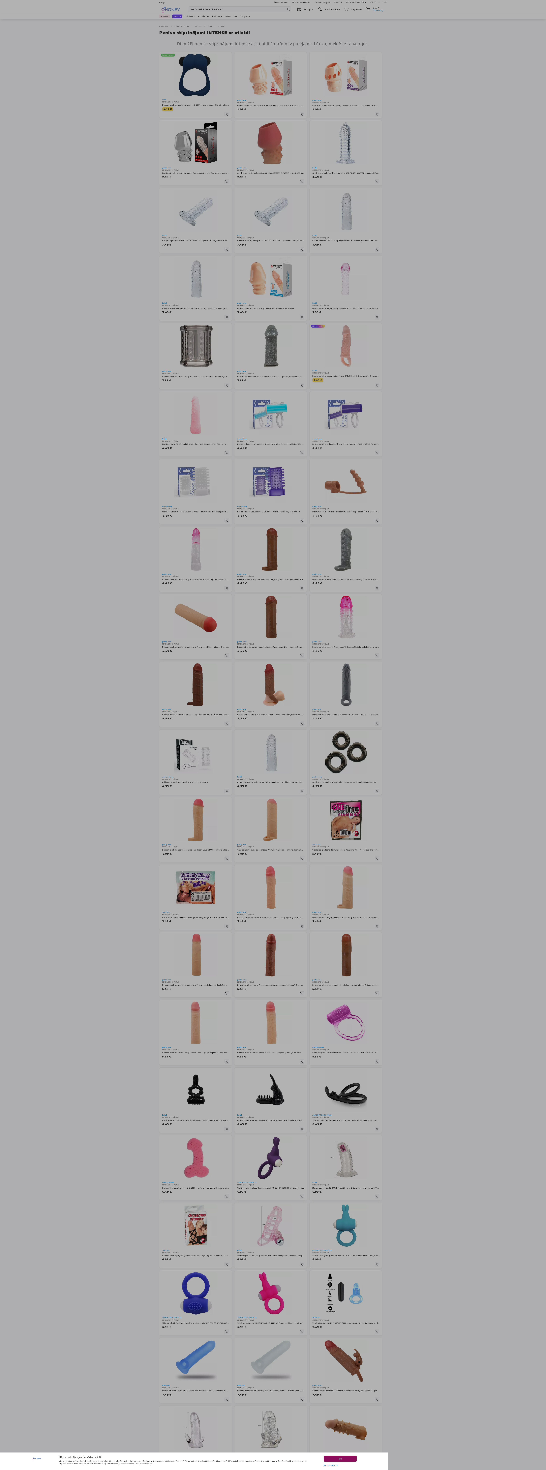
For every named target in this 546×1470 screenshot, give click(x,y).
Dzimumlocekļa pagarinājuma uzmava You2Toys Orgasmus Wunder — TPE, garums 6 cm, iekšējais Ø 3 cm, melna (195, 1255)
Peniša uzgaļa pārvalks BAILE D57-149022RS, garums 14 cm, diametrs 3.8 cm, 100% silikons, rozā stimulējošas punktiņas (195, 241)
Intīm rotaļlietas (182, 26)
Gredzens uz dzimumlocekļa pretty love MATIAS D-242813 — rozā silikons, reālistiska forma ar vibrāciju (270, 173)
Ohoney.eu (164, 26)
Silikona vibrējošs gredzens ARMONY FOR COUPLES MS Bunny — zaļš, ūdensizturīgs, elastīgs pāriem (345, 1255)
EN (379, 2)
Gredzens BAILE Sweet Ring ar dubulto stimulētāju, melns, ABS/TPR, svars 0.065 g (195, 1120)
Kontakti (338, 2)
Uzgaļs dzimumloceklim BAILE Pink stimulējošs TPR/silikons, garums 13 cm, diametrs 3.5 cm (270, 782)
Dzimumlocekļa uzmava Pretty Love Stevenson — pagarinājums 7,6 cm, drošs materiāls (270, 985)
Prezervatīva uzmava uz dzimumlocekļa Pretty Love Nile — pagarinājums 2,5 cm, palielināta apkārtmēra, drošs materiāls (270, 647)
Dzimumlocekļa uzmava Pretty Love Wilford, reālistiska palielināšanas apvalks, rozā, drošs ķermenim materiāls (345, 647)
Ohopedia (245, 16)
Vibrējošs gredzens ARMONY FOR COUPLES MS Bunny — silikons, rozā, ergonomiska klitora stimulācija (270, 1323)
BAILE (314, 168)
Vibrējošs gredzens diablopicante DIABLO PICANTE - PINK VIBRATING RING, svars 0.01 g (345, 1053)
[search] (288, 9)
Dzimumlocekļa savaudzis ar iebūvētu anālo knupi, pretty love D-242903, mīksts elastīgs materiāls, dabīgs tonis (345, 512)
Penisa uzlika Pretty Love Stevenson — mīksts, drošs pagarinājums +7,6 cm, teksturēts (270, 917)
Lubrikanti (190, 16)
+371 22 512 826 (359, 2)
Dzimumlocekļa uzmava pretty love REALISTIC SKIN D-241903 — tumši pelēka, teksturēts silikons (345, 714)
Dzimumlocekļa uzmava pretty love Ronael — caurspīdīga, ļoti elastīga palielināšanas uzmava (195, 376)
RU (375, 2)
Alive (164, 100)
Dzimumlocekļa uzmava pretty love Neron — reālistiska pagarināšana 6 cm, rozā (195, 579)
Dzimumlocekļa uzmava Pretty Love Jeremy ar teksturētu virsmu (265, 308)
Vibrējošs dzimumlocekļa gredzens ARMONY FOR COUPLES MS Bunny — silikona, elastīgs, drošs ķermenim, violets (270, 1188)
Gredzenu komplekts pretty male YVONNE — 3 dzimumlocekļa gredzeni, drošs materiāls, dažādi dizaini (345, 782)
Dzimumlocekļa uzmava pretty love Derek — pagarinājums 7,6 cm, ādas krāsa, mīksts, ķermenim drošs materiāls (270, 1053)
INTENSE (316, 1318)
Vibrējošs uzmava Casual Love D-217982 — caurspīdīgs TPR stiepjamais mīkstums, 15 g (195, 512)
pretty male (317, 777)
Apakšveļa (217, 16)
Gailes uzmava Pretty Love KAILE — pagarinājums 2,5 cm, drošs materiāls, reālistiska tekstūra (195, 714)
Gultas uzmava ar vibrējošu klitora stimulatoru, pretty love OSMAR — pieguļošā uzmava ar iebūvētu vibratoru (345, 1391)
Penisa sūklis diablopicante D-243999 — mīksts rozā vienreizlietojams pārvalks (195, 1188)
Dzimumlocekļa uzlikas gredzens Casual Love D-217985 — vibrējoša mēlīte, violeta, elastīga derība (345, 444)
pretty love (241, 100)
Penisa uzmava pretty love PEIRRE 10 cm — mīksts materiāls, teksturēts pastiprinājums (270, 714)
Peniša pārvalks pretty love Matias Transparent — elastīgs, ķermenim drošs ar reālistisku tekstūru (195, 173)
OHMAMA (166, 1385)
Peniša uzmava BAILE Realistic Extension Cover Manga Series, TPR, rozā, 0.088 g (195, 444)
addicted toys (168, 777)
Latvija (162, 2)
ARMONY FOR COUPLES (322, 1115)
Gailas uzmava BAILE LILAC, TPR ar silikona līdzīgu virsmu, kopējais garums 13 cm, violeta (195, 308)
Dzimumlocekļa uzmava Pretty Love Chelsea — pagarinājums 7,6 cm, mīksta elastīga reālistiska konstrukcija (195, 1053)
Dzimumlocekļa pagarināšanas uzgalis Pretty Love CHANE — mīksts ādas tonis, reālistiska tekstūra (195, 850)
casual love (242, 439)
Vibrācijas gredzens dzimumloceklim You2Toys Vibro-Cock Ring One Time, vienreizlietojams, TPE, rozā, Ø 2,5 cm (345, 850)
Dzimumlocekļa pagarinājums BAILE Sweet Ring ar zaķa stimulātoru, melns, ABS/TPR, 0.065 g (270, 1120)
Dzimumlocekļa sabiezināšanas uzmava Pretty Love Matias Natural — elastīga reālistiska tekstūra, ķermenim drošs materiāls (270, 105)
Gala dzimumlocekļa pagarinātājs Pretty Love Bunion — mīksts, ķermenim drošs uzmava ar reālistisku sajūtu (270, 850)
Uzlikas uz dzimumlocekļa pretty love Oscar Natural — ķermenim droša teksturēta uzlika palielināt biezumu (345, 105)
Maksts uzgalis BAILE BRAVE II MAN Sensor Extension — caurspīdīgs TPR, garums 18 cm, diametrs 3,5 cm (345, 1188)
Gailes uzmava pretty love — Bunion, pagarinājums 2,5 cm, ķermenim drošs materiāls (270, 579)
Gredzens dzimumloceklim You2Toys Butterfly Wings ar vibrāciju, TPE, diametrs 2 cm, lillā (195, 917)
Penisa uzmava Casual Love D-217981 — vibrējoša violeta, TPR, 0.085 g (268, 512)
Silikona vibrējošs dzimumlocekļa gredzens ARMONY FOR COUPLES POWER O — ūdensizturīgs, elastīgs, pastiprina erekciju (195, 1323)
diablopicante (318, 1047)
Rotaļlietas (203, 16)
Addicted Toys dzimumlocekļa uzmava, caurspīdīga (185, 782)
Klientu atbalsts (281, 2)
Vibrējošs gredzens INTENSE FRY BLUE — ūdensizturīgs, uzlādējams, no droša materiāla (345, 1323)
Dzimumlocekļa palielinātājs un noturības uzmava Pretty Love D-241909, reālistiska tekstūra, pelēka (345, 579)
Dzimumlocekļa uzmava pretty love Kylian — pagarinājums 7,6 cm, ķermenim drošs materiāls (345, 985)
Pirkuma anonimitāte (301, 2)
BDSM (228, 16)
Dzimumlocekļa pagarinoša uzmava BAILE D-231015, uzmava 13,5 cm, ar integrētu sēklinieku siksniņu (345, 376)
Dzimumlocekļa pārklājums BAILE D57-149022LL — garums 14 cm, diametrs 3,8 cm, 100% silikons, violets (270, 241)
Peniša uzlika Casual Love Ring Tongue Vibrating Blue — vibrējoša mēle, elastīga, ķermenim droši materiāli (270, 444)
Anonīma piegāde (322, 2)
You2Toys (316, 844)
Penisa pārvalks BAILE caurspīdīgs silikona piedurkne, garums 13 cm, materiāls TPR (345, 241)
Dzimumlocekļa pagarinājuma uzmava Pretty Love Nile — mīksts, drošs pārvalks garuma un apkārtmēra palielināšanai (195, 647)
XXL (235, 16)
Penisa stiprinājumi (203, 26)
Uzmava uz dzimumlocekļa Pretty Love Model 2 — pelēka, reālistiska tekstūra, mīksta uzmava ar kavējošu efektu (270, 376)
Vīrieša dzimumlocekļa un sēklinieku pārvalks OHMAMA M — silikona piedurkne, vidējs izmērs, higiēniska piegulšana (195, 1391)
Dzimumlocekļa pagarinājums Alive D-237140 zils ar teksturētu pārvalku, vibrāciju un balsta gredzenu (195, 105)
